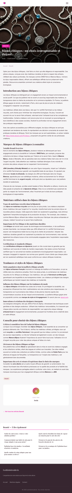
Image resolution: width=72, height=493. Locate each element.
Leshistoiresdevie (11, 470)
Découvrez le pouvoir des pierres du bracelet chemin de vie (50, 441)
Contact (24, 482)
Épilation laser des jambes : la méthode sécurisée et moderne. (17, 447)
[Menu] (67, 3)
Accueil (5, 66)
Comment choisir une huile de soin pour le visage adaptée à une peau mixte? (18, 441)
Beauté (5, 46)
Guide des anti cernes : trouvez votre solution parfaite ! (16, 435)
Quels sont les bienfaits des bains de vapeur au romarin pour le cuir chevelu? (53, 435)
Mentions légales (15, 482)
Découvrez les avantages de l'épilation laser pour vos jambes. (53, 447)
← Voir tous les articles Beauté (13, 411)
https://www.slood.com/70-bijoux (18, 136)
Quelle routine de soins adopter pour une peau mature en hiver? (17, 453)
